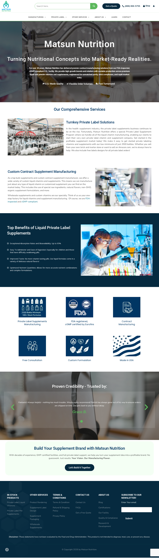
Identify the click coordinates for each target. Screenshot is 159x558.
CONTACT (126, 17)
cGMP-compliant (29, 201)
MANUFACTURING (35, 17)
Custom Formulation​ (79, 360)
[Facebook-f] (7, 549)
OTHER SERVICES (79, 17)
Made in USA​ (127, 360)
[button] (12, 407)
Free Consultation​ (32, 360)
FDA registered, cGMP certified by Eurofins (79, 323)
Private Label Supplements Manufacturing (32, 323)
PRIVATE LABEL (57, 17)
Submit (129, 518)
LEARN (114, 17)
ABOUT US (99, 17)
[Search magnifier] (94, 6)
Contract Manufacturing (127, 323)
